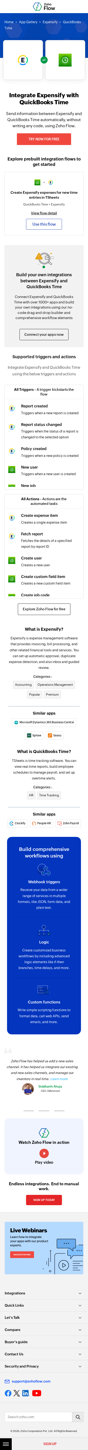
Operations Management (55, 684)
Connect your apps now (44, 334)
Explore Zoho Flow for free (44, 609)
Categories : (42, 676)
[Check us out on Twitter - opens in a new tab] (17, 1393)
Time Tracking (49, 795)
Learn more (59, 1079)
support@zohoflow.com (31, 1381)
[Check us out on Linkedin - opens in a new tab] (26, 1393)
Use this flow (44, 224)
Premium (52, 694)
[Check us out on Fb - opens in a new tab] (8, 1393)
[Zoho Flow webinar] (44, 1248)
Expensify (50, 22)
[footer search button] (77, 1417)
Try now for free (44, 139)
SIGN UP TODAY (44, 1200)
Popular (34, 694)
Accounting (23, 684)
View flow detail (44, 213)
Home (9, 22)
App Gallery (28, 22)
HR (31, 795)
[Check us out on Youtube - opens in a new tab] (36, 1393)
